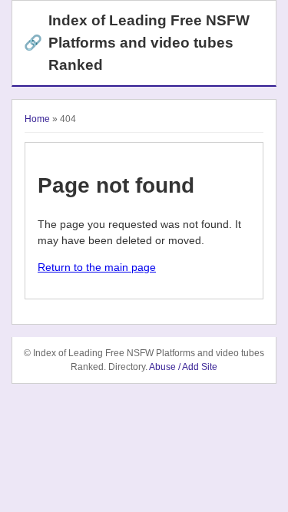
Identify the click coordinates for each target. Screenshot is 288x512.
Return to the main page (97, 267)
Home (37, 119)
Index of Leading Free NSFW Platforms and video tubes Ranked (137, 42)
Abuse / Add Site (183, 367)
